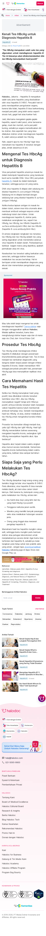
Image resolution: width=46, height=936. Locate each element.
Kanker (5, 624)
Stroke (37, 614)
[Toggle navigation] (3, 3)
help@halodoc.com (12, 758)
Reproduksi (15, 624)
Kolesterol (17, 619)
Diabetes (18, 614)
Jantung (28, 614)
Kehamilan (7, 619)
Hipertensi (28, 619)
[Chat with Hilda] (42, 698)
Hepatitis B (6, 42)
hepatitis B (7, 181)
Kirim (37, 598)
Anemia (38, 619)
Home (8, 15)
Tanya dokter (30, 326)
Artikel (17, 15)
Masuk (40, 3)
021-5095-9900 (11, 762)
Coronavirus (7, 614)
